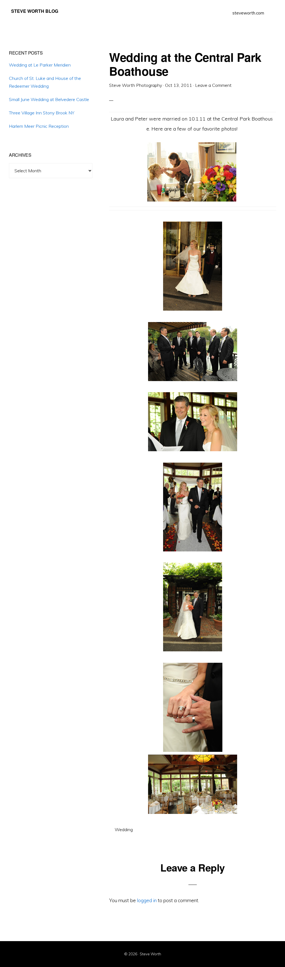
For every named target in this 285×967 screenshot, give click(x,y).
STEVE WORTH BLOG (34, 11)
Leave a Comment (213, 85)
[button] (271, 8)
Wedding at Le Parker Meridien (40, 65)
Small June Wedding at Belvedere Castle (49, 99)
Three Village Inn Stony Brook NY (41, 113)
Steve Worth (150, 954)
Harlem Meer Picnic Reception (39, 126)
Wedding (124, 829)
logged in (147, 900)
